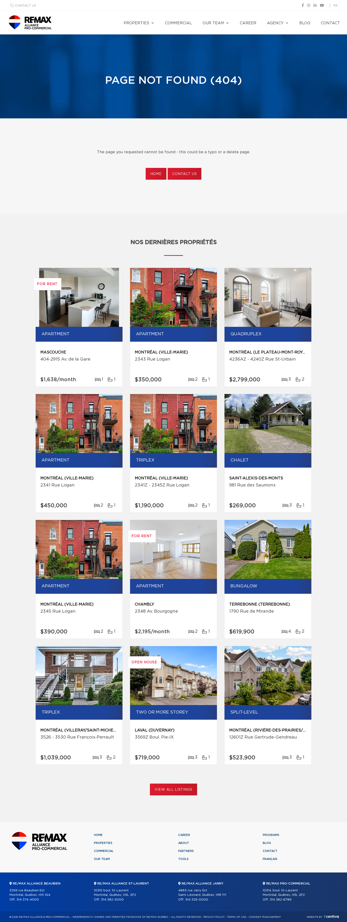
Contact (330, 23)
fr (336, 5)
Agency (275, 23)
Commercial (178, 23)
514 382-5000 (112, 899)
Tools (183, 859)
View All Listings (173, 789)
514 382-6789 (281, 899)
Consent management (265, 917)
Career (248, 23)
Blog (304, 23)
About (183, 843)
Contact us (25, 5)
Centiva (331, 916)
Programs (271, 835)
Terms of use (236, 917)
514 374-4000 (28, 899)
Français (270, 859)
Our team (213, 23)
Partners (186, 851)
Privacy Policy (213, 917)
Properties (136, 23)
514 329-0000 (196, 899)
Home (156, 174)
